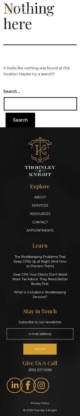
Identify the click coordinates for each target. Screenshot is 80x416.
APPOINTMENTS (40, 230)
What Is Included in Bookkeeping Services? (40, 294)
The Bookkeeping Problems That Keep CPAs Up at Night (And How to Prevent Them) (40, 261)
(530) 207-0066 (40, 370)
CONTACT (40, 222)
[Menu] (72, 12)
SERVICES (40, 205)
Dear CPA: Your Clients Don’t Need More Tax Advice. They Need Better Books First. (40, 279)
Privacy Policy (40, 403)
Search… (11, 91)
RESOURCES (40, 214)
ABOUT (40, 197)
